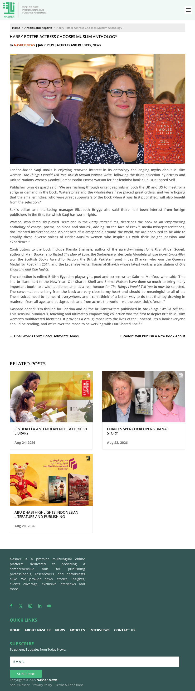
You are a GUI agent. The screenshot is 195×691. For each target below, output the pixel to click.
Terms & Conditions (69, 685)
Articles (77, 630)
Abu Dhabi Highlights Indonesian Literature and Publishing (46, 514)
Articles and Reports (74, 45)
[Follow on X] (20, 606)
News (97, 45)
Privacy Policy (42, 685)
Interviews (99, 630)
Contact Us (124, 630)
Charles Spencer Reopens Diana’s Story (138, 431)
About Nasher (37, 630)
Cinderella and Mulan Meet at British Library (51, 431)
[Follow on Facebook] (11, 606)
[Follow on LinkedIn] (40, 606)
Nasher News (24, 45)
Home (15, 630)
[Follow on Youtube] (49, 606)
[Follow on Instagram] (30, 606)
